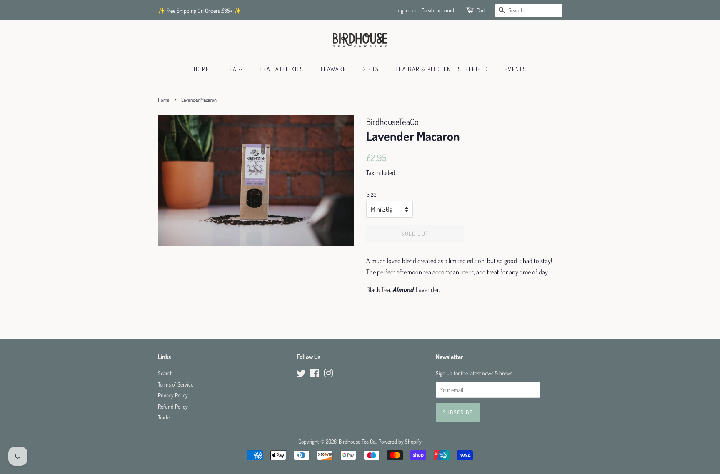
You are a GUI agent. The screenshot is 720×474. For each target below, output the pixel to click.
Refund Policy (173, 406)
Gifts (370, 68)
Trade (164, 417)
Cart (481, 10)
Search (165, 373)
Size (371, 194)
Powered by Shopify (400, 441)
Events (515, 68)
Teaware (333, 68)
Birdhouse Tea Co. (357, 441)
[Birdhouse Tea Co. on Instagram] (328, 374)
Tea (232, 68)
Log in (402, 10)
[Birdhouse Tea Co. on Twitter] (301, 374)
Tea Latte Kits (282, 68)
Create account (438, 10)
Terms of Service (175, 384)
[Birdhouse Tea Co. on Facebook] (315, 374)
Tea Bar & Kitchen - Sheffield (441, 68)
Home (202, 68)
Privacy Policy (173, 395)
